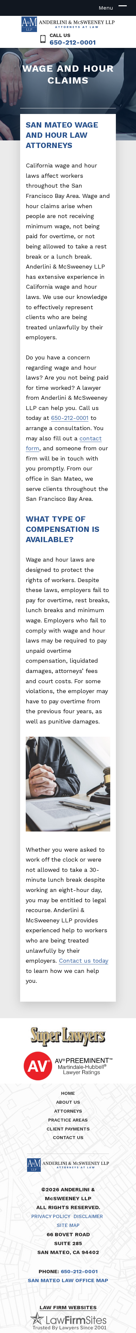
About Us (68, 1102)
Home (68, 1093)
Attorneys (68, 1111)
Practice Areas (68, 1120)
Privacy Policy (50, 1216)
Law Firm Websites (68, 1307)
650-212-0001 (73, 42)
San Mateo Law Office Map (68, 1280)
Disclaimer (88, 1216)
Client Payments (68, 1128)
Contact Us (68, 1137)
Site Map (68, 1225)
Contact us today (83, 960)
